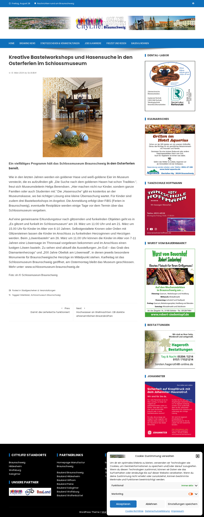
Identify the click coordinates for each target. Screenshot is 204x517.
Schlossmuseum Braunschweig (46, 295)
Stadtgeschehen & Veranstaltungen (60, 43)
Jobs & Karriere (93, 43)
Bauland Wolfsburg (68, 491)
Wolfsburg (15, 470)
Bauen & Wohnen (140, 43)
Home (12, 43)
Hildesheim (15, 466)
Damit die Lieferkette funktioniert (50, 310)
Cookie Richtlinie (134, 511)
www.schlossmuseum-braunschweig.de (52, 266)
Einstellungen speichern (182, 504)
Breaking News (27, 43)
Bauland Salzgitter (68, 487)
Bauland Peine (65, 484)
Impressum (177, 511)
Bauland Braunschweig (70, 472)
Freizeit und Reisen (116, 43)
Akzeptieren (123, 504)
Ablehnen (151, 504)
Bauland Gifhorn (66, 480)
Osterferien (25, 295)
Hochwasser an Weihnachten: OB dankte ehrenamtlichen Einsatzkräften (100, 312)
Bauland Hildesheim (68, 476)
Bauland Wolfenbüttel (70, 495)
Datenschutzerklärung (157, 511)
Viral (104, 512)
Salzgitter (14, 474)
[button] (197, 456)
